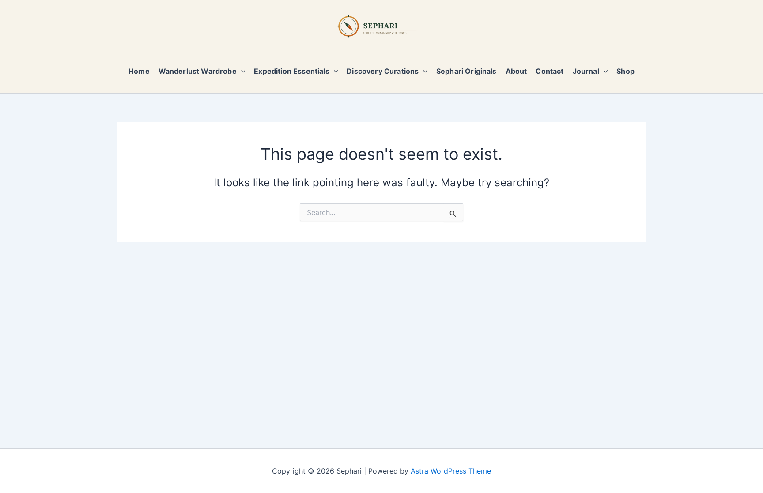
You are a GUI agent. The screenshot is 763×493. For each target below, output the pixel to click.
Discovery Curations (383, 71)
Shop (625, 71)
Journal (586, 71)
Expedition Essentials (291, 71)
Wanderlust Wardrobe (198, 71)
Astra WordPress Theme (451, 471)
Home (139, 71)
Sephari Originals (466, 71)
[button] (241, 71)
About (516, 71)
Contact (549, 71)
